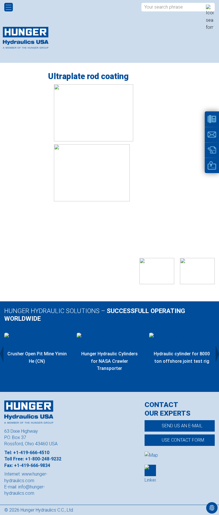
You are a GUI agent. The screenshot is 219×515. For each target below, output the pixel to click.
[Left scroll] (1, 353)
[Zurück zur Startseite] (25, 38)
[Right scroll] (217, 353)
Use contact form (183, 440)
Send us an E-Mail (182, 425)
